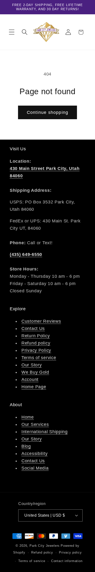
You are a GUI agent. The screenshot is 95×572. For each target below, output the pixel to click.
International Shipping (44, 431)
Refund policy (35, 343)
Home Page (33, 386)
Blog (26, 446)
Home (27, 417)
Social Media (35, 468)
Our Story (31, 364)
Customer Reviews (41, 321)
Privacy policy (70, 552)
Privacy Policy (36, 350)
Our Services (35, 424)
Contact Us (33, 328)
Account (29, 379)
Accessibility (34, 453)
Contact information (67, 561)
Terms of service (38, 357)
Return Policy (35, 335)
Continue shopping (47, 112)
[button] (11, 32)
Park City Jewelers (44, 545)
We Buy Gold (35, 372)
